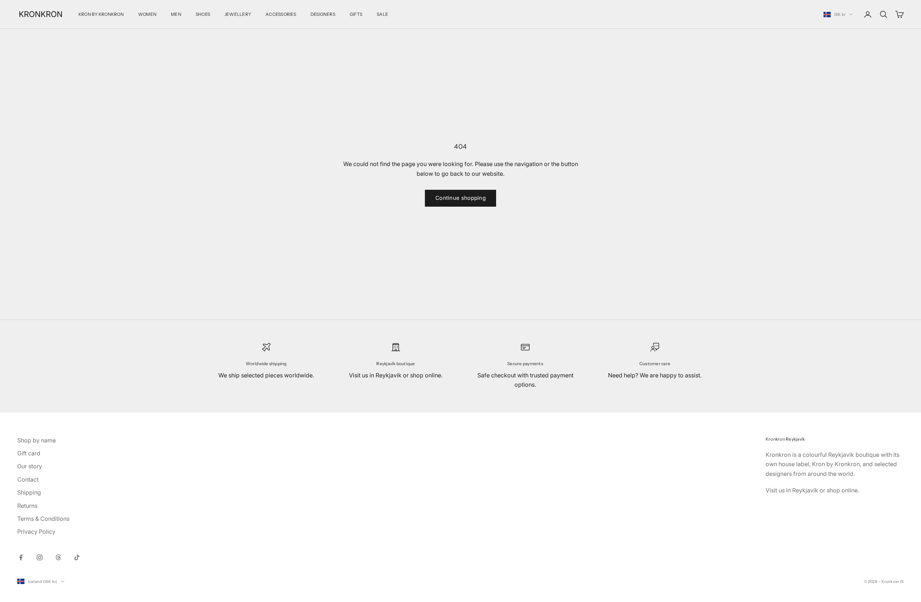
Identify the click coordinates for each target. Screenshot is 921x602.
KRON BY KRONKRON (101, 14)
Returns (27, 505)
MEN (176, 14)
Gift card (28, 453)
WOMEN (147, 14)
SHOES (203, 14)
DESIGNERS (322, 14)
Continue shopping (460, 197)
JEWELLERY (237, 14)
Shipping (29, 492)
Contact (27, 479)
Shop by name (36, 440)
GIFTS (356, 14)
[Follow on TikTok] (77, 557)
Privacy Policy (36, 531)
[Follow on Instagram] (39, 557)
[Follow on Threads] (58, 557)
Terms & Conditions (43, 518)
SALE (382, 14)
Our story (29, 466)
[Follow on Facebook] (20, 557)
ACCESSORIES (281, 14)
